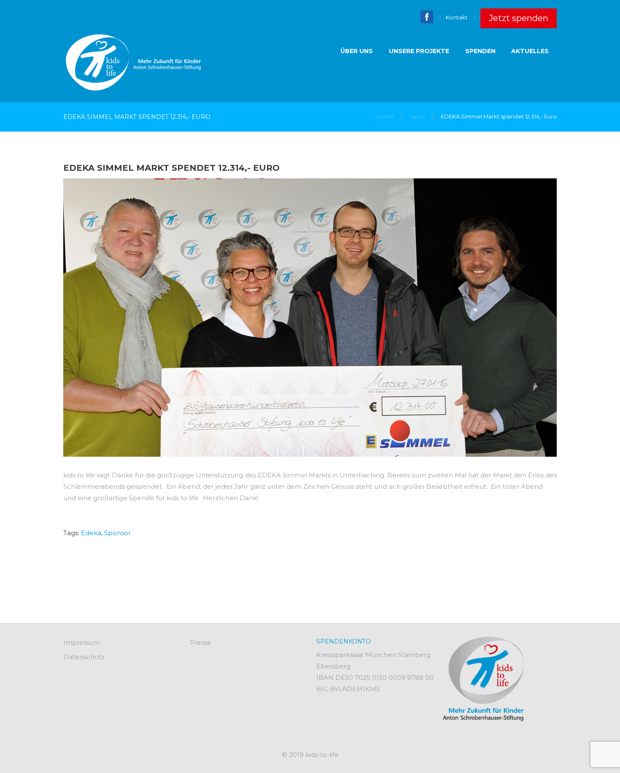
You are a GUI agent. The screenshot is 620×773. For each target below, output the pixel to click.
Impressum (81, 642)
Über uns (356, 51)
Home (385, 116)
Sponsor (117, 533)
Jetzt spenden (518, 18)
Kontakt (457, 17)
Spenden (480, 51)
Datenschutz (84, 657)
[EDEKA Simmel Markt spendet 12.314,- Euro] (310, 317)
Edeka (91, 533)
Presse (200, 642)
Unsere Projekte (419, 51)
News (417, 116)
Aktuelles (530, 51)
